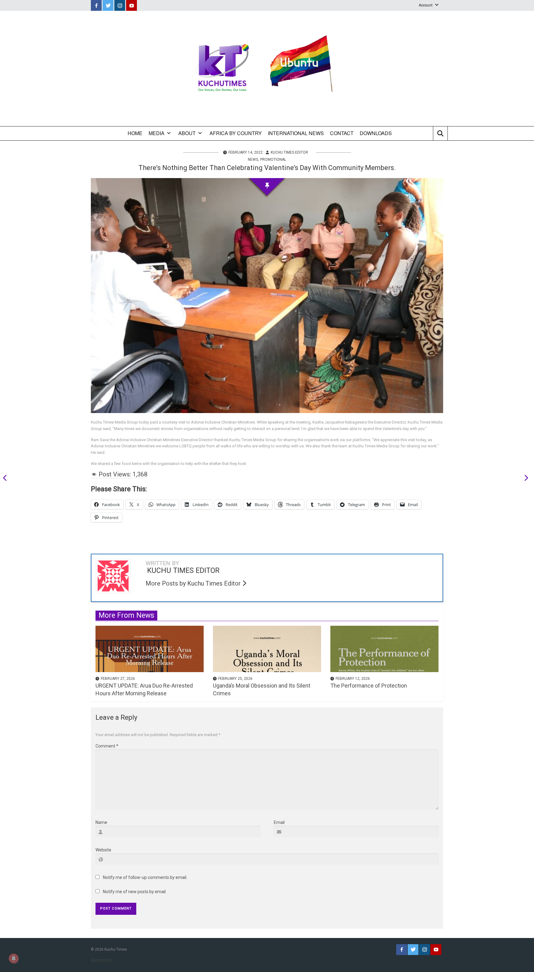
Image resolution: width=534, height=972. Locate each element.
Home (135, 133)
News (253, 159)
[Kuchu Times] (267, 68)
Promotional (273, 159)
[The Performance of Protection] (384, 648)
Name (101, 822)
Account (425, 4)
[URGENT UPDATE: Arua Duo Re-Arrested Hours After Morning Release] (149, 648)
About (187, 133)
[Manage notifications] (14, 958)
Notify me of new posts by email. (135, 891)
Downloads (376, 133)
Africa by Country (236, 133)
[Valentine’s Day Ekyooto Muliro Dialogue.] (524, 479)
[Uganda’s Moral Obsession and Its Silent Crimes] (267, 648)
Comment (106, 746)
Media (156, 133)
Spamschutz (101, 960)
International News (296, 133)
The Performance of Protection (368, 685)
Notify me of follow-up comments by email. (145, 877)
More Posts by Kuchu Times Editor (194, 583)
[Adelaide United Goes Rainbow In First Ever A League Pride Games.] (7, 479)
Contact (342, 133)
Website (103, 849)
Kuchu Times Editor (289, 152)
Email (279, 822)
